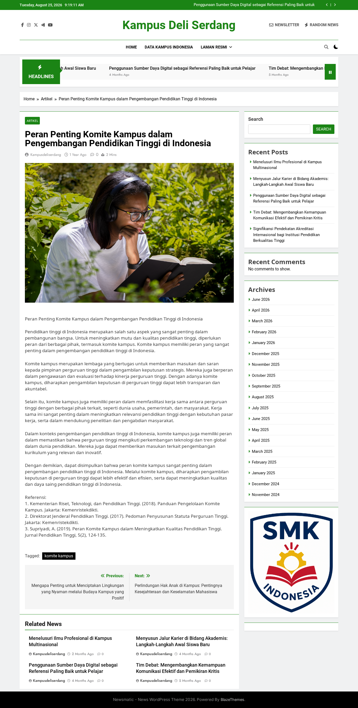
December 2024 (265, 484)
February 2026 (264, 332)
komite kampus (59, 555)
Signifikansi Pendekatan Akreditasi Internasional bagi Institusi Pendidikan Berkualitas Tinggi (286, 234)
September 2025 (266, 386)
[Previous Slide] (326, 5)
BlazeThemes (232, 699)
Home (131, 47)
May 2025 (260, 429)
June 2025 (261, 418)
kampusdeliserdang (45, 154)
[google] (43, 25)
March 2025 (262, 451)
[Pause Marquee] (330, 72)
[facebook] (22, 25)
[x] (36, 25)
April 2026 (260, 310)
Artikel (32, 120)
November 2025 (265, 364)
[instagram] (28, 25)
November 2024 (265, 494)
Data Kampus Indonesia (169, 47)
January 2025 (263, 473)
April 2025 (260, 440)
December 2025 (265, 353)
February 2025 (264, 462)
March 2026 (262, 321)
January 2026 (263, 342)
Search (255, 119)
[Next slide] (334, 5)
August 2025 (263, 397)
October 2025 (263, 375)
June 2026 (261, 299)
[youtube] (50, 25)
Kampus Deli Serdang (179, 25)
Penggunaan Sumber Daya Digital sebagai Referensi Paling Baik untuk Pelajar (254, 5)
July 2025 (260, 408)
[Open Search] (326, 47)
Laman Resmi (214, 47)
